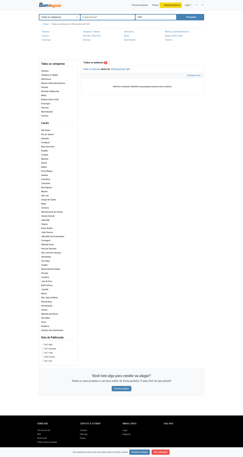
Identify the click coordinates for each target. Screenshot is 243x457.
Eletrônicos (129, 32)
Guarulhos (45, 179)
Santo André (46, 228)
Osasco (44, 224)
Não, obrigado (160, 452)
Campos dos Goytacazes (52, 330)
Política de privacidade (47, 442)
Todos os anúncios (94, 62)
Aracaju (44, 273)
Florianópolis (46, 306)
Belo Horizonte (47, 146)
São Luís (45, 195)
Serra (43, 322)
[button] (195, 5)
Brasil (45, 24)
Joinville (44, 289)
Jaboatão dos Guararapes (52, 236)
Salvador (45, 138)
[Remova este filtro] (74, 123)
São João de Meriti (49, 297)
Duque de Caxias (48, 200)
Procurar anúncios (139, 5)
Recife (44, 163)
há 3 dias (48, 344)
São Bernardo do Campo (52, 212)
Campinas (45, 183)
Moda (126, 36)
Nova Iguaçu (46, 187)
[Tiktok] (185, 431)
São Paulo (45, 130)
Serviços (87, 40)
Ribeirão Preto (47, 244)
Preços (155, 5)
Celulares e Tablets (91, 32)
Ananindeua (46, 302)
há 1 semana (50, 349)
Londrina (45, 277)
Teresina (45, 208)
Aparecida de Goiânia (50, 269)
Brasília (44, 151)
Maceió (44, 191)
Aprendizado (130, 40)
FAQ (39, 434)
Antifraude (42, 438)
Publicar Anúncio (171, 5)
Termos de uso (43, 430)
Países (83, 438)
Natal (43, 204)
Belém (44, 167)
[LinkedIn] (177, 431)
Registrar (127, 434)
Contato (83, 430)
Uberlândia (46, 257)
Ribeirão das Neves (49, 314)
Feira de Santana (48, 248)
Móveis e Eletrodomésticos (177, 32)
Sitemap (83, 434)
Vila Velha (45, 318)
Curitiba (44, 155)
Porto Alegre (46, 171)
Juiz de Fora (46, 281)
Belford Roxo (47, 285)
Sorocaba (45, 261)
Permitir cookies (140, 452)
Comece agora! (121, 388)
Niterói (44, 293)
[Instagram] (173, 431)
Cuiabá (44, 265)
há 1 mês (49, 353)
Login (125, 430)
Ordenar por (194, 75)
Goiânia (44, 175)
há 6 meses (50, 357)
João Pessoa (47, 232)
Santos (44, 310)
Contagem (46, 240)
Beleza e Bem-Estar (174, 36)
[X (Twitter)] (169, 431)
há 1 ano (48, 361)
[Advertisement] (121, 51)
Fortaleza (45, 142)
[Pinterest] (181, 431)
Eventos (168, 40)
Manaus (44, 159)
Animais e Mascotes (92, 36)
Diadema (45, 326)
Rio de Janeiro (47, 134)
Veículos (45, 32)
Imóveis (45, 36)
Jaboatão (45, 220)
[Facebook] (165, 431)
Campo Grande (48, 216)
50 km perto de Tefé (120, 69)
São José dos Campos (51, 253)
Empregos (46, 40)
